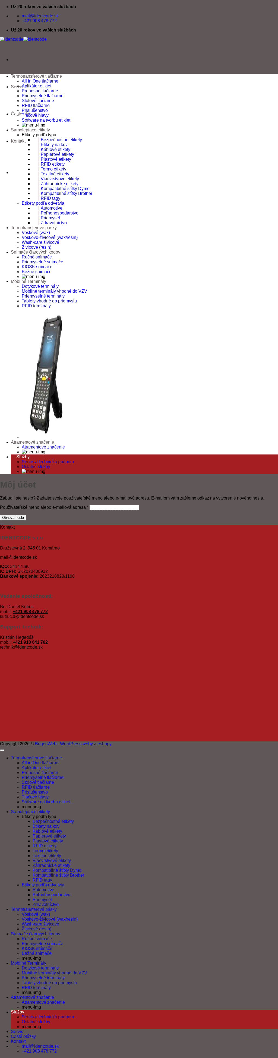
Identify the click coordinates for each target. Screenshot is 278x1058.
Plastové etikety (56, 159)
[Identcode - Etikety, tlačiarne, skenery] (23, 39)
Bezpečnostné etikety (61, 139)
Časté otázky (23, 1036)
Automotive (51, 208)
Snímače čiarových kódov (35, 252)
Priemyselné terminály (43, 296)
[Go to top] (2, 750)
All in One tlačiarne (40, 81)
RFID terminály (36, 306)
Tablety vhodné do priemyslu (49, 301)
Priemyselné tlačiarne (43, 95)
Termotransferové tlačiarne (36, 76)
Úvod (16, 59)
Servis (17, 1031)
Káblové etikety (55, 149)
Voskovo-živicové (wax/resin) (50, 237)
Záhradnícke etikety (59, 183)
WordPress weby (76, 743)
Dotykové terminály (40, 286)
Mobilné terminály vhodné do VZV (54, 291)
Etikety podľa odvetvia (43, 203)
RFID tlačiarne (36, 105)
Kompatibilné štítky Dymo (65, 188)
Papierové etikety (57, 154)
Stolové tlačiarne (38, 100)
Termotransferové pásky (34, 227)
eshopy (104, 743)
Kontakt (18, 141)
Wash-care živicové (40, 242)
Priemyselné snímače (42, 262)
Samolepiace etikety (30, 130)
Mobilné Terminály (28, 281)
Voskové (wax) (36, 232)
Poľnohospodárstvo (59, 213)
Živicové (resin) (36, 247)
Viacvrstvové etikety (60, 178)
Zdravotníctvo (54, 222)
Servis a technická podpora (48, 461)
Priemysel (50, 218)
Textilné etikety (55, 174)
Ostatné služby (36, 466)
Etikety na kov (54, 144)
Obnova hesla (13, 518)
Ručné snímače (37, 257)
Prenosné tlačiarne (40, 91)
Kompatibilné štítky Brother (66, 193)
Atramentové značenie (32, 442)
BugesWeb (45, 743)
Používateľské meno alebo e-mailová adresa (44, 507)
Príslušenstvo (35, 110)
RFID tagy (50, 198)
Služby (23, 456)
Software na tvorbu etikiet (46, 120)
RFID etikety (53, 164)
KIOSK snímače (37, 266)
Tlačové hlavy (35, 115)
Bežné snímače (37, 271)
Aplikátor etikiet (36, 86)
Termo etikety (53, 169)
